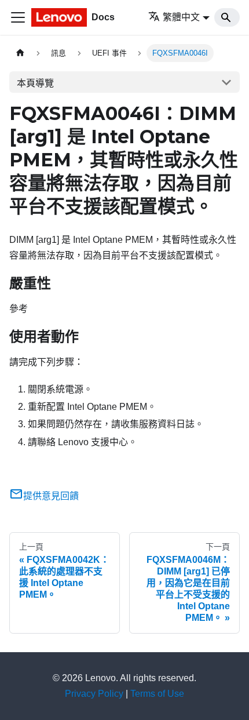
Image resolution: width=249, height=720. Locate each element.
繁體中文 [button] (181, 17)
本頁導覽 (35, 83)
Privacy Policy (94, 694)
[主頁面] (20, 53)
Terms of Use (157, 694)
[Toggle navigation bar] (18, 17)
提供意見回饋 (51, 496)
